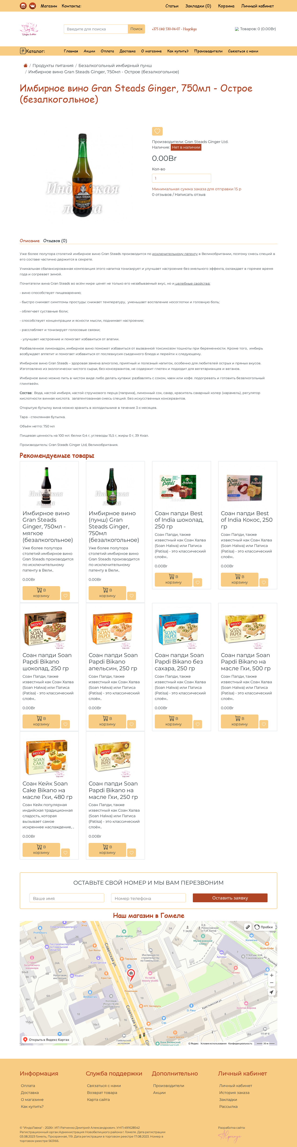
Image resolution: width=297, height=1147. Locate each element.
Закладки (228, 1099)
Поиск (136, 29)
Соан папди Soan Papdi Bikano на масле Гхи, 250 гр (113, 790)
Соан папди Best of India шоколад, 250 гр (179, 520)
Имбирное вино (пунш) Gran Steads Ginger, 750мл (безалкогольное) (114, 526)
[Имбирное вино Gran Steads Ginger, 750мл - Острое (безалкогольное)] (82, 173)
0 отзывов (162, 194)
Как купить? (177, 51)
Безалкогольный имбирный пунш (115, 65)
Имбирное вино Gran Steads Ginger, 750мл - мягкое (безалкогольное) (48, 526)
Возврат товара (102, 1092)
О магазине (151, 51)
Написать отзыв (190, 194)
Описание (30, 240)
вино (89, 348)
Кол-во (158, 169)
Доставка (127, 51)
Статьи (171, 6)
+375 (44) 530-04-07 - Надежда (174, 29)
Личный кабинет (257, 6)
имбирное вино (86, 254)
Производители (208, 51)
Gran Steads (111, 254)
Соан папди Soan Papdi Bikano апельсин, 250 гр (113, 662)
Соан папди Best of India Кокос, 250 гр (247, 520)
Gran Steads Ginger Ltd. (206, 142)
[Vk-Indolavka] (32, 5)
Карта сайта (98, 1099)
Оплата (107, 51)
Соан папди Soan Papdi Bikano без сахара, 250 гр (179, 662)
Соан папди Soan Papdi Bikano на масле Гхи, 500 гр (246, 662)
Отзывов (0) (55, 240)
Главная (71, 51)
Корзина (226, 6)
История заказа (234, 1092)
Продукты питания (53, 65)
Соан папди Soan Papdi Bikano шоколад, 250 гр (47, 662)
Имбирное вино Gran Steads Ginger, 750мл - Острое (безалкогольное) (103, 71)
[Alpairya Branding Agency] (229, 1136)
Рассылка (228, 1106)
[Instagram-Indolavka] (23, 5)
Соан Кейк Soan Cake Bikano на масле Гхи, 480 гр (47, 790)
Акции (89, 51)
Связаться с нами (243, 51)
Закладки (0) (198, 6)
